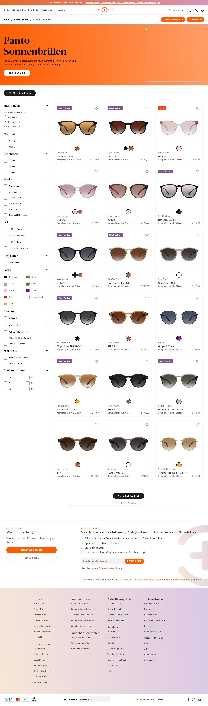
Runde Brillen (40, 676)
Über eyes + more (152, 603)
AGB (146, 649)
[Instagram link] (193, 699)
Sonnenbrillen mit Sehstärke (84, 609)
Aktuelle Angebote (115, 603)
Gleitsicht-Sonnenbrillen (82, 614)
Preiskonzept (113, 631)
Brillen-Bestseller (115, 609)
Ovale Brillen (39, 660)
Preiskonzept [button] (48, 10)
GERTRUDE (165, 156)
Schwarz (13, 277)
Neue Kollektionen (115, 620)
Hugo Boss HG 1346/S (170, 409)
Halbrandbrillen (41, 654)
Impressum (149, 660)
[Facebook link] (188, 699)
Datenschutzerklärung (110, 568)
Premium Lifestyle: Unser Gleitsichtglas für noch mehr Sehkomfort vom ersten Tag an (123, 3)
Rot (13, 297)
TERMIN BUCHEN (17, 73)
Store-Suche (195, 19)
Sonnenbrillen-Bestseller (118, 614)
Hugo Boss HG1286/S (69, 346)
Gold (13, 304)
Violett (36, 290)
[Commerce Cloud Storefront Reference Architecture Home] (105, 11)
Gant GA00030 (116, 472)
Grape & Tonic (166, 346)
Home (6, 19)
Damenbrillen (40, 609)
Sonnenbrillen (21, 19)
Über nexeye (150, 609)
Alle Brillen (39, 603)
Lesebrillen (39, 637)
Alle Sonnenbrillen (79, 603)
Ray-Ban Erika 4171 (169, 219)
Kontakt (147, 643)
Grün (36, 284)
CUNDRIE (113, 156)
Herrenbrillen (40, 614)
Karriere (148, 626)
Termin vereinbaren (173, 19)
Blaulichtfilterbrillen (43, 626)
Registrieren (134, 561)
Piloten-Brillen (40, 665)
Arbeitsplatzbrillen (42, 631)
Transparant (36, 297)
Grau (13, 284)
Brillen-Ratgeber (115, 648)
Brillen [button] (7, 10)
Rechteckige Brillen (42, 671)
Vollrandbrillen (41, 682)
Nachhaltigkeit (150, 614)
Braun (36, 277)
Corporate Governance (154, 620)
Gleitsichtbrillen (41, 620)
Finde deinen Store (152, 631)
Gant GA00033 (167, 283)
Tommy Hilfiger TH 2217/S (172, 472)
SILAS (111, 346)
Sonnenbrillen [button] (19, 10)
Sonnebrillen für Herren (82, 626)
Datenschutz (150, 654)
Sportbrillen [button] (34, 10)
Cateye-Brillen (40, 648)
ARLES (112, 219)
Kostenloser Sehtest (116, 660)
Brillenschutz (113, 665)
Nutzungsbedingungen (178, 579)
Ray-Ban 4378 (65, 156)
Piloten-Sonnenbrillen (81, 643)
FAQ (109, 671)
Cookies (159, 699)
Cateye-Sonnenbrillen (80, 637)
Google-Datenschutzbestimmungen (142, 579)
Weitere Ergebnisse (128, 496)
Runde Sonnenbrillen (80, 648)
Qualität (110, 643)
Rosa (13, 290)
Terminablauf (113, 637)
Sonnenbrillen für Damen (82, 620)
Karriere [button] (61, 10)
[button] (196, 11)
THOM (61, 472)
